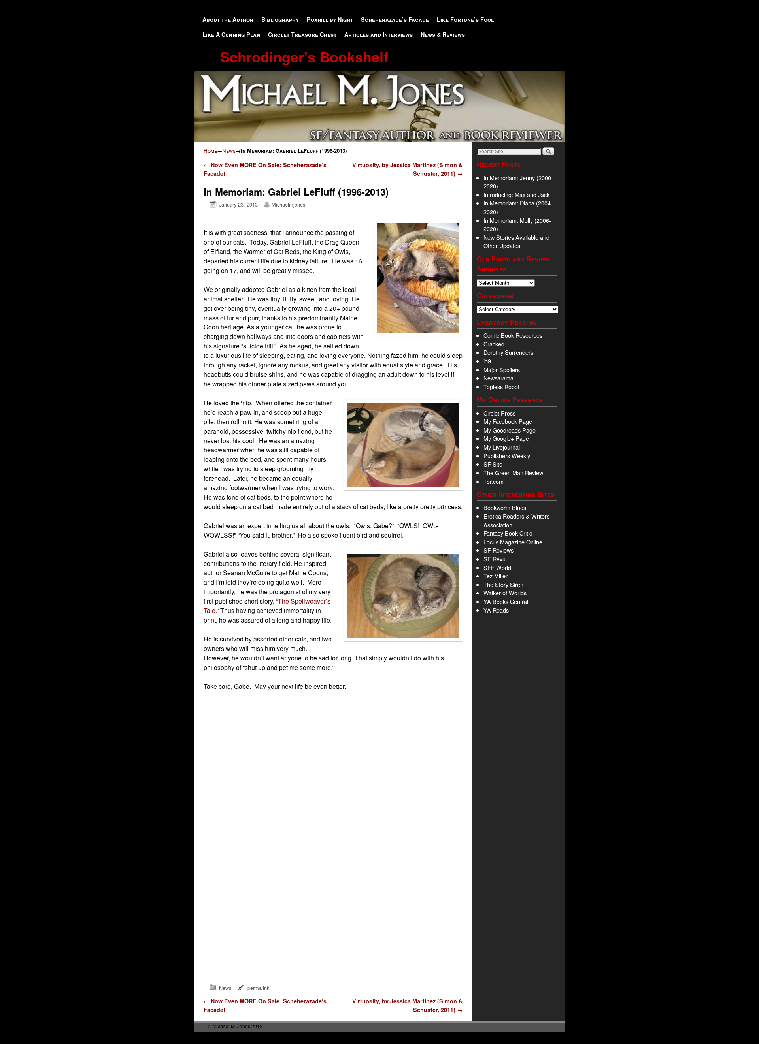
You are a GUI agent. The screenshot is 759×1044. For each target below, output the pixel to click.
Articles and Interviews (378, 34)
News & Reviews (443, 34)
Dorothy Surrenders (508, 352)
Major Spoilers (501, 369)
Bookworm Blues (504, 507)
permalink (258, 987)
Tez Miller (495, 576)
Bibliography (280, 19)
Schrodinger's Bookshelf (304, 56)
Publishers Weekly (506, 455)
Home (210, 150)
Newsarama (498, 378)
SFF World (497, 567)
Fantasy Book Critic (507, 533)
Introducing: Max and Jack (516, 194)
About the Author (227, 19)
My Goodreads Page (509, 430)
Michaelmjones (288, 204)
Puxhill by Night (330, 19)
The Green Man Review (513, 472)
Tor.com (493, 481)
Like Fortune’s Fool (465, 19)
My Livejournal (501, 447)
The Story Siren (503, 584)
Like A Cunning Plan (231, 34)
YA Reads (496, 610)
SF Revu (494, 559)
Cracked (493, 344)
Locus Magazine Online (512, 542)
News (229, 150)
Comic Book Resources (512, 335)
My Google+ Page (506, 438)
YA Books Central (505, 601)
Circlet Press (499, 413)
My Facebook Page (507, 421)
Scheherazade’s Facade (395, 19)
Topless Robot (501, 386)
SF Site (492, 464)
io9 (487, 361)
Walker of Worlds (505, 593)
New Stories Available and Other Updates (516, 241)
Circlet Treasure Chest (302, 34)
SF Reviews (498, 550)
